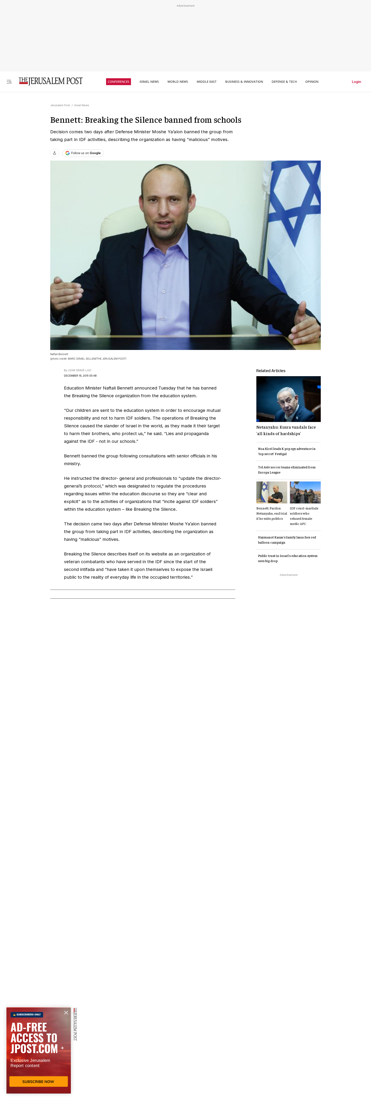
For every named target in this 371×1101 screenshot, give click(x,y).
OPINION (311, 81)
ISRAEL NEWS (149, 81)
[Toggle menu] (9, 81)
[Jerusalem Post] (48, 81)
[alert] (38, 1052)
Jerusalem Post (60, 105)
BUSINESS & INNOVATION (244, 81)
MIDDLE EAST (207, 81)
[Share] (54, 153)
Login (356, 82)
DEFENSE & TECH (284, 81)
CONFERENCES (118, 81)
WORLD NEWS (177, 81)
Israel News (81, 105)
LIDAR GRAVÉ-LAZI (79, 370)
